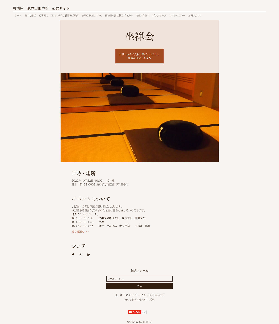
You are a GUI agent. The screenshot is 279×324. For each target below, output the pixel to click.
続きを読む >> (80, 231)
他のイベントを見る (139, 58)
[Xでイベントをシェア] (81, 254)
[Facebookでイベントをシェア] (73, 254)
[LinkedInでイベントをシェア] (88, 254)
